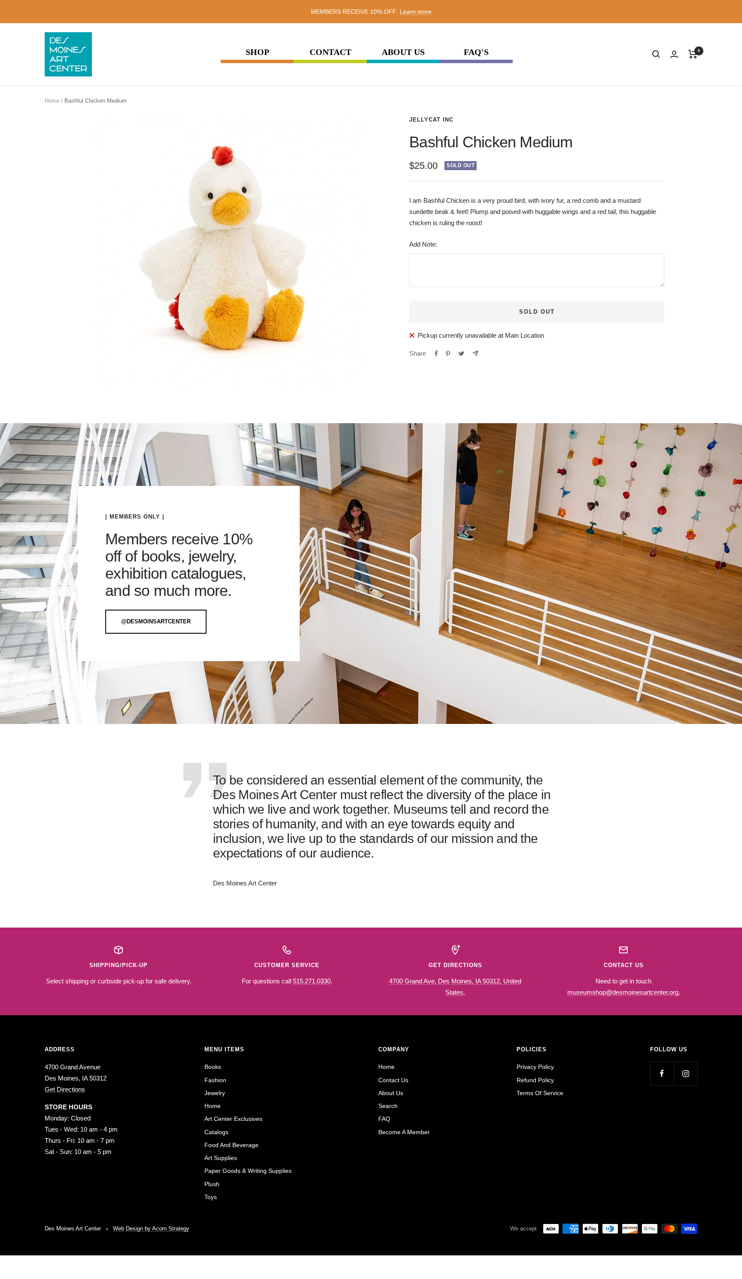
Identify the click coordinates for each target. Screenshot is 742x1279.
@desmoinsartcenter (156, 621)
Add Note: (423, 244)
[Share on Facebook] (436, 354)
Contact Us (393, 1080)
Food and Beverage (231, 1145)
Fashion (215, 1080)
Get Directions (65, 1089)
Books (212, 1066)
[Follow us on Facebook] (662, 1073)
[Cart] (692, 54)
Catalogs (216, 1132)
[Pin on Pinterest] (448, 354)
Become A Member (404, 1132)
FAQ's (476, 52)
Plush (211, 1184)
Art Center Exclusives (233, 1118)
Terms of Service (540, 1093)
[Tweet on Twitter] (461, 354)
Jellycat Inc (431, 119)
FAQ (384, 1118)
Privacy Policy (535, 1066)
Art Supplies (220, 1157)
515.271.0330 (312, 981)
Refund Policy (535, 1080)
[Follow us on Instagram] (685, 1073)
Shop (257, 52)
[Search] (656, 54)
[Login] (674, 54)
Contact (330, 52)
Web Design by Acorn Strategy (151, 1228)
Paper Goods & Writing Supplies (248, 1170)
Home (52, 101)
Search (388, 1105)
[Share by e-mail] (475, 353)
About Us (403, 52)
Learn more (416, 11)
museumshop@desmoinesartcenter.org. (623, 992)
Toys (210, 1197)
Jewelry (214, 1093)
